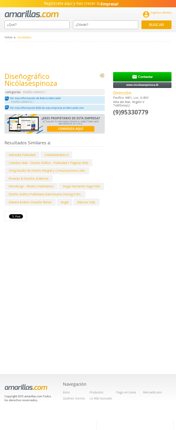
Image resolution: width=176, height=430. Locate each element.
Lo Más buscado (101, 398)
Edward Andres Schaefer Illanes (30, 202)
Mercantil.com (152, 392)
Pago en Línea (126, 392)
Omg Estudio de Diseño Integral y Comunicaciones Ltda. (47, 170)
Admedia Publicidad (22, 155)
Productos (96, 392)
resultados (24, 37)
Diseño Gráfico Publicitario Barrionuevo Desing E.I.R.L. (45, 194)
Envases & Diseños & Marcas (29, 178)
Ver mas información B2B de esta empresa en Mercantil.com (47, 108)
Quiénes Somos (74, 398)
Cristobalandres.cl (56, 155)
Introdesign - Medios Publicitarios (31, 186)
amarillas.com (32, 13)
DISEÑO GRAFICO (34, 92)
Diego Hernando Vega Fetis (81, 186)
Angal (64, 202)
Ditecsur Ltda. (86, 202)
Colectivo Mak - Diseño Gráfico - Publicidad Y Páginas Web (48, 163)
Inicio (66, 392)
